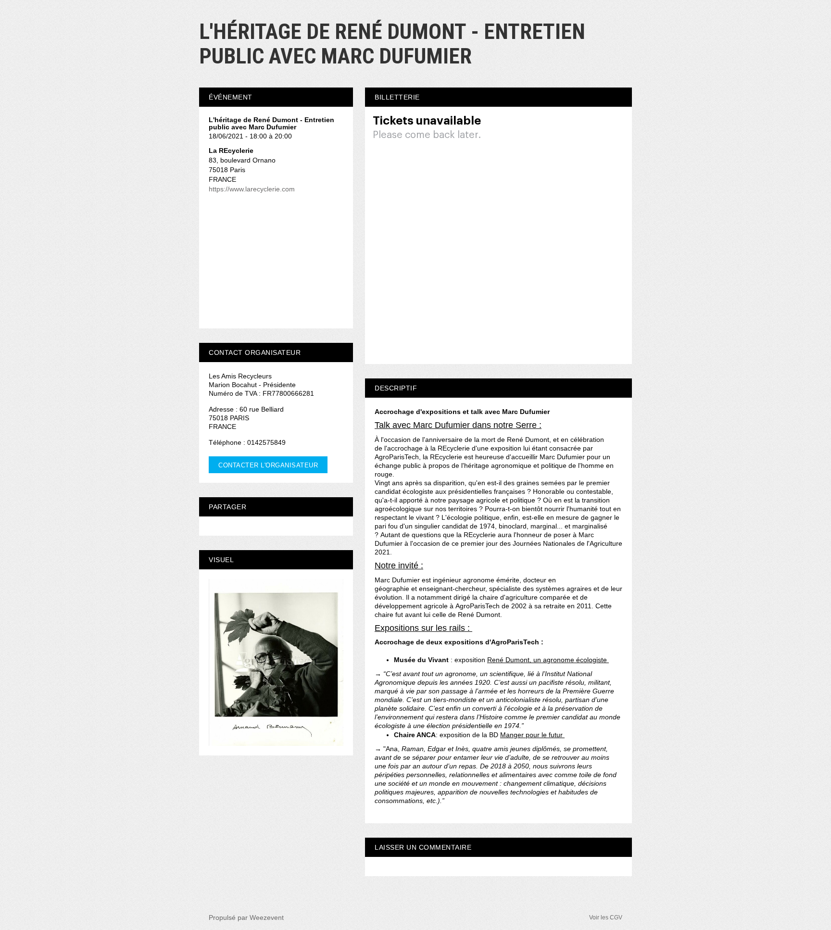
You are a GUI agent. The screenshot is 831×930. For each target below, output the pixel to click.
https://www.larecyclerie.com (252, 189)
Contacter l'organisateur (268, 465)
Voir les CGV (605, 917)
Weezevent (267, 917)
